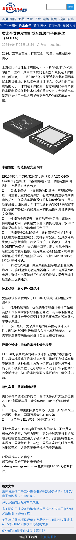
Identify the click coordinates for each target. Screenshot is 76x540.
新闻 (13, 19)
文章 (30, 19)
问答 (54, 19)
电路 (46, 19)
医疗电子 (55, 25)
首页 (5, 19)
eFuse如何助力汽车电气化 (20, 502)
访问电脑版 (49, 537)
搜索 (70, 6)
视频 (62, 19)
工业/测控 (10, 25)
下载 (38, 19)
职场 (70, 19)
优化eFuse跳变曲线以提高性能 (23, 530)
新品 (21, 19)
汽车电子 (25, 25)
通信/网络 (40, 25)
